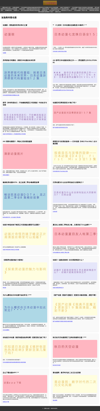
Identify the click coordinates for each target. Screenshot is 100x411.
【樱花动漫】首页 (6, 7)
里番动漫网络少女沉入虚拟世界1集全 (60, 8)
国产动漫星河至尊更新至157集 (60, 127)
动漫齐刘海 (22, 8)
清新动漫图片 (6, 175)
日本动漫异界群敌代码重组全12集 (11, 95)
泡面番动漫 (73, 8)
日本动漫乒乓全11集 (54, 10)
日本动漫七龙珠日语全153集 (60, 51)
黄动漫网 (55, 400)
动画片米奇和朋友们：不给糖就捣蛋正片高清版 (14, 134)
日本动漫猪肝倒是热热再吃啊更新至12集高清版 (14, 362)
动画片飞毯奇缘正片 (65, 7)
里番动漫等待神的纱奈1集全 (33, 8)
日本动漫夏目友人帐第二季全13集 (61, 252)
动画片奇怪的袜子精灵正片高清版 (11, 249)
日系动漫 (55, 211)
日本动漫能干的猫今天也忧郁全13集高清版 (82, 7)
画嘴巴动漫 (58, 11)
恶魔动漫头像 (45, 8)
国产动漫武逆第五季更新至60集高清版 (30, 10)
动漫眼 (4, 52)
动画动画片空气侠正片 (66, 10)
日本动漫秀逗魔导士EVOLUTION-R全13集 (63, 90)
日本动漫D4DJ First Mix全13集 (60, 171)
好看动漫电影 (16, 7)
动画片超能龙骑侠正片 (58, 287)
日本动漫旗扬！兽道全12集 (80, 10)
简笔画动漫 (44, 10)
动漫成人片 (16, 10)
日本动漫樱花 (6, 330)
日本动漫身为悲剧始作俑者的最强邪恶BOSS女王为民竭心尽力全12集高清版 (39, 7)
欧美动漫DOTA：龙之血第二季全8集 (12, 217)
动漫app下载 (6, 401)
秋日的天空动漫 (56, 365)
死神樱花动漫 (8, 10)
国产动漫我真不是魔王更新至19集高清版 (63, 321)
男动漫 (4, 287)
